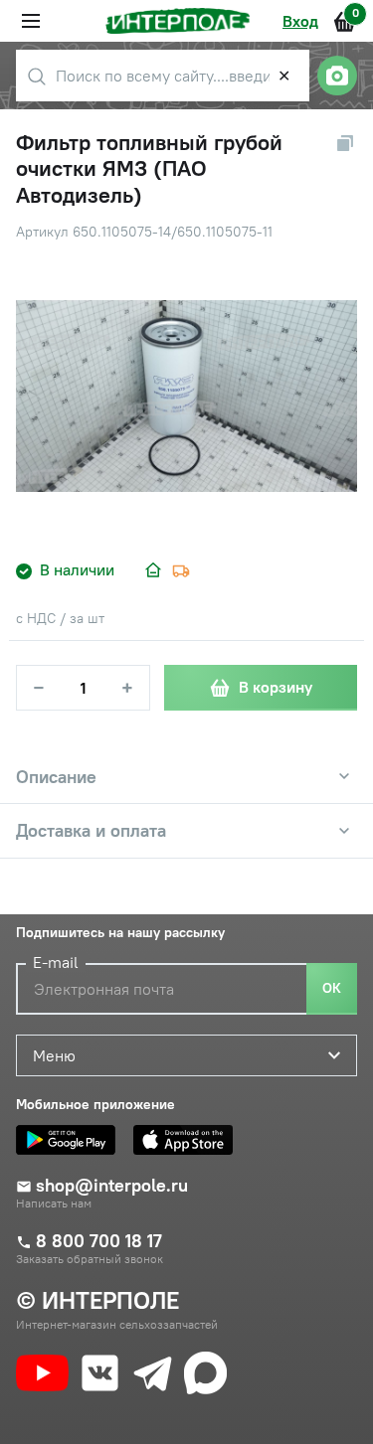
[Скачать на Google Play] (70, 1140)
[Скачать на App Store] (188, 1140)
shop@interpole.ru (112, 1186)
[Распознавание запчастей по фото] (337, 75)
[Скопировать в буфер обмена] (345, 143)
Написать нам (54, 1203)
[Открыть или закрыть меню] (31, 21)
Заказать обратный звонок (89, 1259)
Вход (300, 21)
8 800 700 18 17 (99, 1241)
